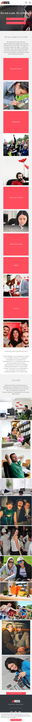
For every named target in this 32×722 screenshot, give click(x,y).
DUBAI (20, 708)
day (21, 704)
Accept (13, 720)
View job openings (16, 693)
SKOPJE (16, 708)
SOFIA (11, 708)
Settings (19, 720)
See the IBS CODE (16, 22)
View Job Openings (16, 18)
